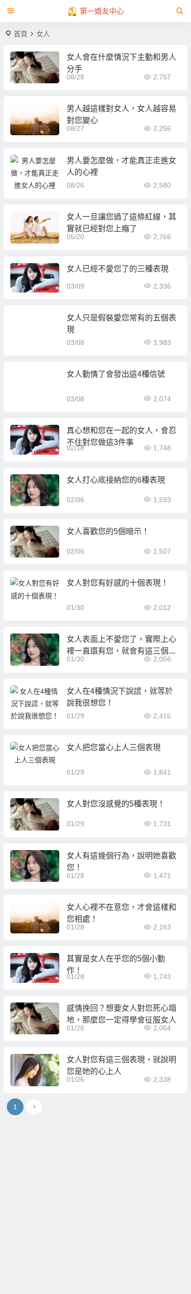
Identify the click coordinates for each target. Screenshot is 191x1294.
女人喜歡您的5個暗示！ (108, 531)
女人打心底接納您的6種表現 (116, 480)
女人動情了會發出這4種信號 (116, 374)
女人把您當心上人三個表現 (114, 747)
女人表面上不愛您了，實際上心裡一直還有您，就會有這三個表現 (121, 651)
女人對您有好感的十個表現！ (117, 583)
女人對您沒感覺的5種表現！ (116, 804)
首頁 (20, 34)
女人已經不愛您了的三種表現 (117, 269)
